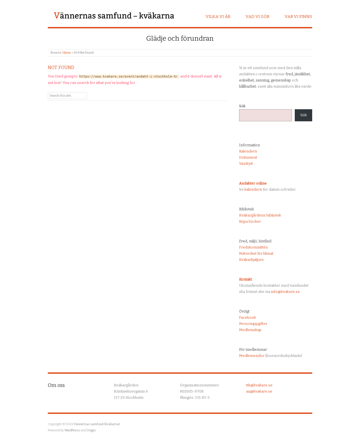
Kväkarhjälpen (251, 260)
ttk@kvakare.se (259, 385)
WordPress (72, 430)
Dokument (248, 157)
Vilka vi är (218, 16)
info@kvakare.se (285, 292)
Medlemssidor (251, 356)
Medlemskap (250, 330)
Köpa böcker (250, 221)
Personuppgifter (253, 324)
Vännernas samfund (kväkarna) (97, 424)
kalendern (253, 189)
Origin (91, 430)
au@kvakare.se (259, 391)
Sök (242, 106)
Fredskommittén (253, 247)
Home (66, 52)
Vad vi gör (257, 16)
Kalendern (248, 151)
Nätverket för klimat (256, 253)
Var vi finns (298, 16)
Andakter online (253, 183)
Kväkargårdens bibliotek (260, 215)
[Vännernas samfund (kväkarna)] (114, 16)
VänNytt (246, 163)
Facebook (247, 317)
